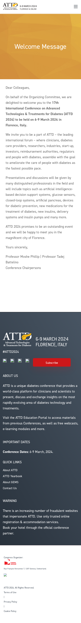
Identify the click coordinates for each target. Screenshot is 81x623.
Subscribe (52, 363)
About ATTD (10, 470)
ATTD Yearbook (12, 476)
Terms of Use (10, 592)
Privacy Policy (10, 601)
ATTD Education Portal (31, 417)
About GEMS (11, 482)
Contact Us (10, 488)
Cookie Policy (10, 611)
